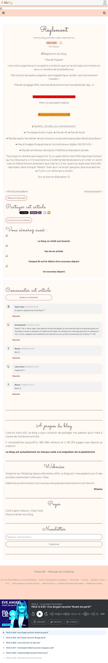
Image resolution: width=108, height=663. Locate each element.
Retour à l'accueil (16, 198)
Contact (85, 580)
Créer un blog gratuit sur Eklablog (53, 580)
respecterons (68, 37)
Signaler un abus (98, 580)
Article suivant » (93, 191)
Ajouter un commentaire (29, 297)
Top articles (74, 580)
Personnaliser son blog (19, 514)
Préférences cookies (94, 583)
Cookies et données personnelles (70, 583)
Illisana (15, 580)
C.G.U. (7, 583)
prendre (50, 37)
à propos (73, 622)
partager (57, 622)
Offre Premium (49, 583)
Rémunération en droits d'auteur (26, 583)
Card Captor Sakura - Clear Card (24, 510)
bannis (36, 37)
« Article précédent (17, 191)
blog (43, 37)
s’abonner (41, 622)
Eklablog (68, 571)
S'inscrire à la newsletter (18, 220)
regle (57, 37)
